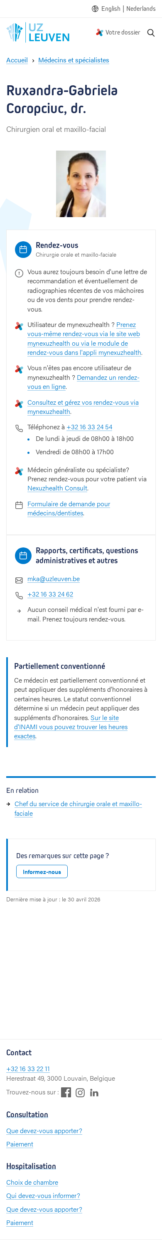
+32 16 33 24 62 (50, 594)
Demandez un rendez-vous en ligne (83, 381)
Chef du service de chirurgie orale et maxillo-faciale (78, 808)
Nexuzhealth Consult (57, 488)
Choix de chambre (32, 1182)
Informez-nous (42, 871)
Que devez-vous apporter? (44, 1130)
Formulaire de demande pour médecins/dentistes (68, 508)
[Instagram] (80, 1092)
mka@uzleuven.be (53, 578)
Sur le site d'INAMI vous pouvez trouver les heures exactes (71, 727)
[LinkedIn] (94, 1092)
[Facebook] (66, 1092)
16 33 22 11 (35, 1068)
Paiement (19, 1143)
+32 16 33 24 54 (89, 426)
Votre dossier (123, 32)
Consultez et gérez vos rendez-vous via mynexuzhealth (83, 406)
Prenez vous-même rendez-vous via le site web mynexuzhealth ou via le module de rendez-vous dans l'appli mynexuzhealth (84, 338)
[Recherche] (151, 32)
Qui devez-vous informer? (43, 1195)
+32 (13, 1068)
